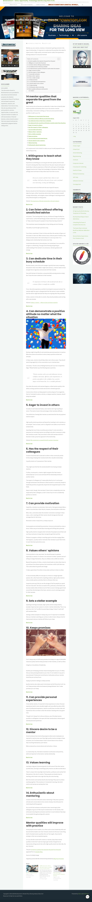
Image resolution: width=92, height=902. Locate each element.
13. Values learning (32, 85)
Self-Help (75, 177)
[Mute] (15, 65)
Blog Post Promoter (59, 858)
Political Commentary (78, 174)
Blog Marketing (77, 156)
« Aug (74, 136)
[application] (10, 58)
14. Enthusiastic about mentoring (36, 87)
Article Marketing (77, 153)
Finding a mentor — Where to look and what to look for (44, 302)
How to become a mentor (31, 872)
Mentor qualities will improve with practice (38, 89)
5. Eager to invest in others (34, 70)
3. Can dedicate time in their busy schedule (37, 66)
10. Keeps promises (32, 79)
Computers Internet (78, 163)
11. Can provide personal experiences (36, 81)
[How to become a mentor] (32, 868)
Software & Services (78, 181)
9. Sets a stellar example (34, 78)
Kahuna (80, 894)
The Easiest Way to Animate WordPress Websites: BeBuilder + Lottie (81, 230)
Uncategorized (77, 184)
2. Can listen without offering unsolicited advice (39, 64)
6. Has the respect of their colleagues (36, 72)
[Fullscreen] (17, 65)
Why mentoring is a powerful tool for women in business (44, 440)
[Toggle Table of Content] (58, 59)
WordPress (86, 894)
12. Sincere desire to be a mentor (36, 83)
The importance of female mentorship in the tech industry (44, 201)
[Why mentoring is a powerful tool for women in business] (59, 868)
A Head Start (76, 149)
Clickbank (75, 160)
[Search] (82, 4)
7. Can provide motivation (34, 74)
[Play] (3, 65)
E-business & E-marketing (69, 20)
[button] (10, 58)
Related (32, 90)
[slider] (9, 65)
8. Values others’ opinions (34, 76)
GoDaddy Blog (39, 852)
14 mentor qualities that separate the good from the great (41, 61)
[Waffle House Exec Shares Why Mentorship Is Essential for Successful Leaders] (46, 872)
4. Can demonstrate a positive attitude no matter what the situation (44, 68)
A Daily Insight (76, 146)
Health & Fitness (77, 170)
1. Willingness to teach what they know (37, 63)
